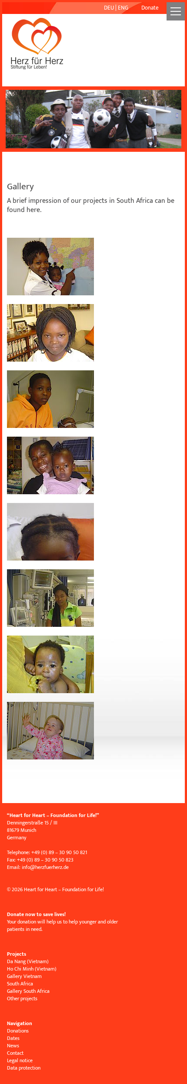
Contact (15, 1053)
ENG (123, 8)
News (13, 1045)
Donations (18, 1030)
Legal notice (20, 1060)
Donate (150, 8)
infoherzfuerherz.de (45, 867)
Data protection (23, 1067)
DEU (109, 8)
